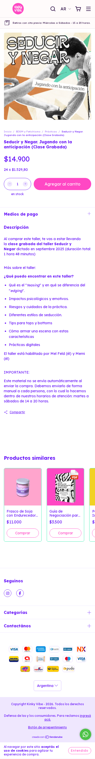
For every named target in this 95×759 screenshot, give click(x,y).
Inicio (7, 131)
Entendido (79, 750)
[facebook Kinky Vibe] (20, 593)
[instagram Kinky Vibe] (7, 593)
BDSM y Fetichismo (28, 131)
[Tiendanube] (47, 738)
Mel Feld (57, 353)
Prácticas (51, 131)
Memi (80, 353)
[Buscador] (52, 9)
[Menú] (88, 9)
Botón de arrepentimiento (47, 727)
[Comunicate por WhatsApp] (85, 734)
